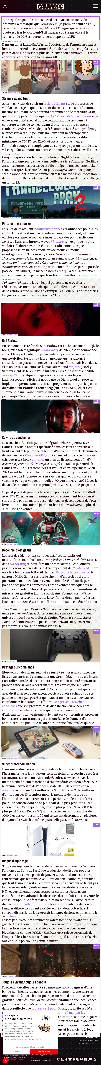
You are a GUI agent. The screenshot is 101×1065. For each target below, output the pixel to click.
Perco (4, 916)
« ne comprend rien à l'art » (39, 928)
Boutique (83, 1043)
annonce (38, 459)
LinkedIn (29, 44)
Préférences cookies (40, 1060)
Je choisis (16, 1052)
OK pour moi (44, 1052)
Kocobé (4, 334)
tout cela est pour (48, 1008)
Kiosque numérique (88, 1040)
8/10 (84, 287)
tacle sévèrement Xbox (60, 924)
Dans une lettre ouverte (73, 572)
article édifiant (54, 103)
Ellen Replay (6, 41)
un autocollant (23, 904)
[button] (5, 1060)
